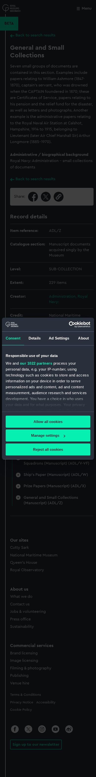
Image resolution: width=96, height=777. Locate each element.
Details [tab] (35, 338)
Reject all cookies (48, 449)
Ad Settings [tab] (59, 338)
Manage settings (45, 435)
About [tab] (83, 338)
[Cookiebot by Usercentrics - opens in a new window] (69, 324)
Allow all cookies (48, 422)
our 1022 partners (36, 363)
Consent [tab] (13, 338)
